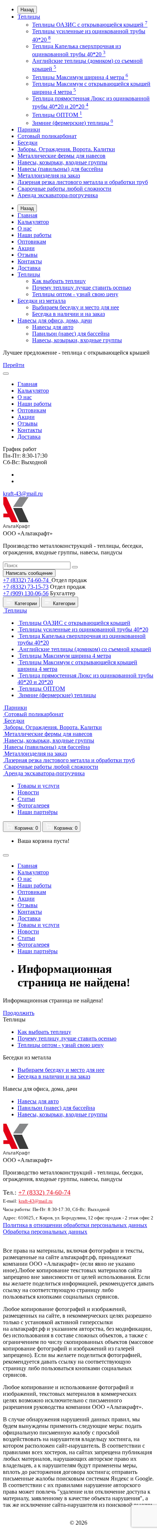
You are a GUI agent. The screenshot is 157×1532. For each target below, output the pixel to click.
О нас (25, 228)
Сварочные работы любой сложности (64, 189)
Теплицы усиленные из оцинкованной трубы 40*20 (83, 629)
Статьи (26, 799)
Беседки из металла (42, 301)
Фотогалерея (33, 805)
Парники (29, 129)
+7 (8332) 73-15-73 (26, 587)
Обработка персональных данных (45, 1232)
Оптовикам (32, 241)
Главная (27, 215)
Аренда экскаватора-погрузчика (58, 195)
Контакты (30, 261)
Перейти (13, 365)
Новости (28, 792)
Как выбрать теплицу (59, 281)
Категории (25, 603)
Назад (27, 9)
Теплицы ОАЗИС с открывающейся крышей (90, 25)
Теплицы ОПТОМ (57, 115)
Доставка (29, 268)
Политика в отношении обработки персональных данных (75, 1225)
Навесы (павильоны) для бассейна (60, 169)
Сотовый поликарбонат (47, 136)
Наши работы (34, 235)
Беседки (28, 143)
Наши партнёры (38, 812)
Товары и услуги (39, 786)
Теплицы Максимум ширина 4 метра (80, 77)
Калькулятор (33, 222)
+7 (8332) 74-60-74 (26, 580)
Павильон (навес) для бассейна (71, 334)
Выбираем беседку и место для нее (75, 307)
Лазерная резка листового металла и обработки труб (83, 182)
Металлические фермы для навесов (62, 156)
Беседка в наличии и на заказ (68, 314)
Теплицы (29, 17)
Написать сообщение (29, 573)
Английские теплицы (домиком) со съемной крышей (84, 649)
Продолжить (18, 1013)
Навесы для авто (52, 327)
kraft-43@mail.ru (23, 493)
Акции (26, 248)
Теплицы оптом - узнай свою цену (75, 294)
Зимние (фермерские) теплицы (72, 123)
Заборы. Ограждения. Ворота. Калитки (66, 149)
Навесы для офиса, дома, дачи (55, 320)
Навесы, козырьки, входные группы (62, 162)
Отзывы (28, 255)
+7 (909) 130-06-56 (26, 593)
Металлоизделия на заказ (49, 175)
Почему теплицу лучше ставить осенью (81, 287)
